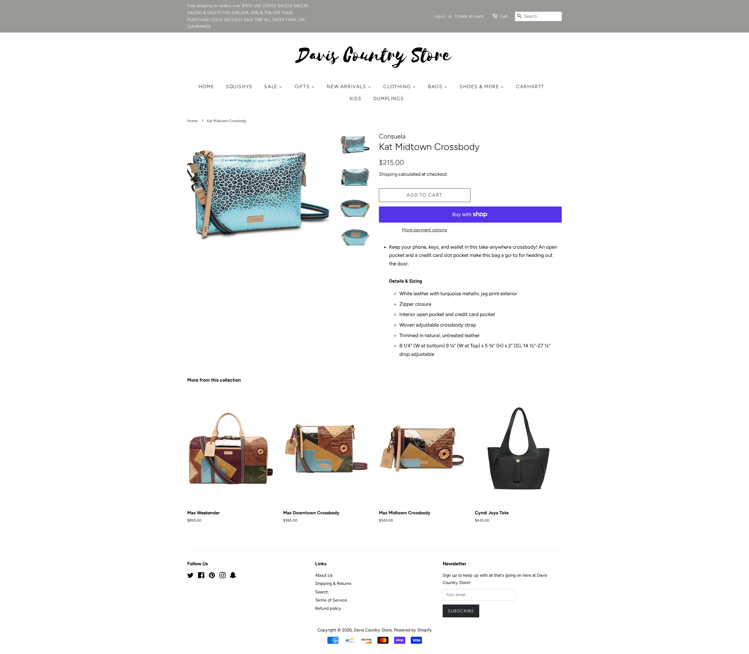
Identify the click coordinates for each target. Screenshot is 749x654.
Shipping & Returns (333, 583)
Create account (469, 16)
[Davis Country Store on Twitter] (190, 576)
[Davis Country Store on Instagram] (222, 576)
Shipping (388, 174)
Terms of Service (331, 600)
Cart (504, 16)
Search (321, 592)
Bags (436, 86)
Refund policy (328, 608)
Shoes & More (480, 86)
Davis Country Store (373, 630)
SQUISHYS (239, 86)
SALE (271, 86)
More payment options (424, 230)
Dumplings (388, 98)
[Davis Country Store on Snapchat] (233, 576)
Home (206, 86)
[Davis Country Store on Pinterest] (212, 576)
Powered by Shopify (413, 630)
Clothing (397, 86)
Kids (355, 98)
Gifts (303, 86)
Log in (439, 16)
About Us (324, 575)
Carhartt (530, 86)
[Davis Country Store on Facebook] (201, 576)
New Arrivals (347, 86)
